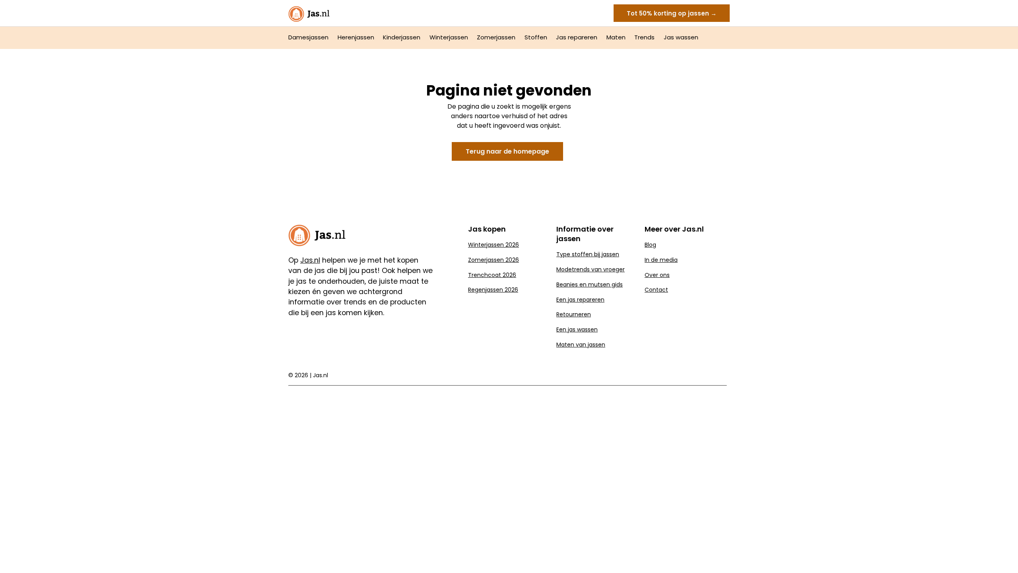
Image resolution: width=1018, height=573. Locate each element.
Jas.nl (320, 375)
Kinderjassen (401, 37)
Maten (616, 37)
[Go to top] (1002, 554)
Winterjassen (448, 37)
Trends (644, 37)
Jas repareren (576, 37)
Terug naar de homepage (507, 151)
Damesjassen (308, 37)
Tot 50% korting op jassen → (672, 13)
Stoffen (536, 37)
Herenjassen (356, 37)
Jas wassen (681, 37)
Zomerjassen (496, 37)
